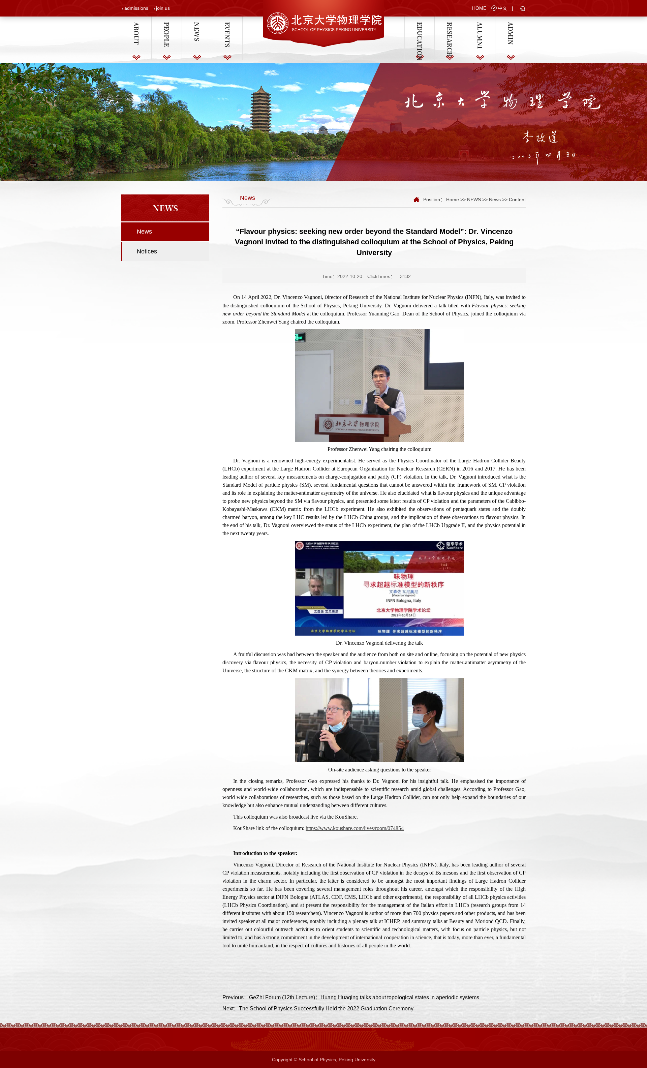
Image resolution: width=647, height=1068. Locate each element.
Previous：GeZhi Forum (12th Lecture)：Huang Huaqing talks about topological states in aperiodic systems (350, 997)
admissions (136, 8)
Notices (147, 251)
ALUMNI (480, 25)
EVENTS (227, 25)
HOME (479, 8)
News (144, 231)
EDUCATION (419, 25)
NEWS (197, 25)
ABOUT (136, 25)
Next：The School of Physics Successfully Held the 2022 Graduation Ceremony (317, 1008)
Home (452, 199)
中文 (502, 8)
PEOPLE (166, 25)
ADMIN (510, 25)
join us (163, 8)
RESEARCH (449, 25)
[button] (523, 9)
